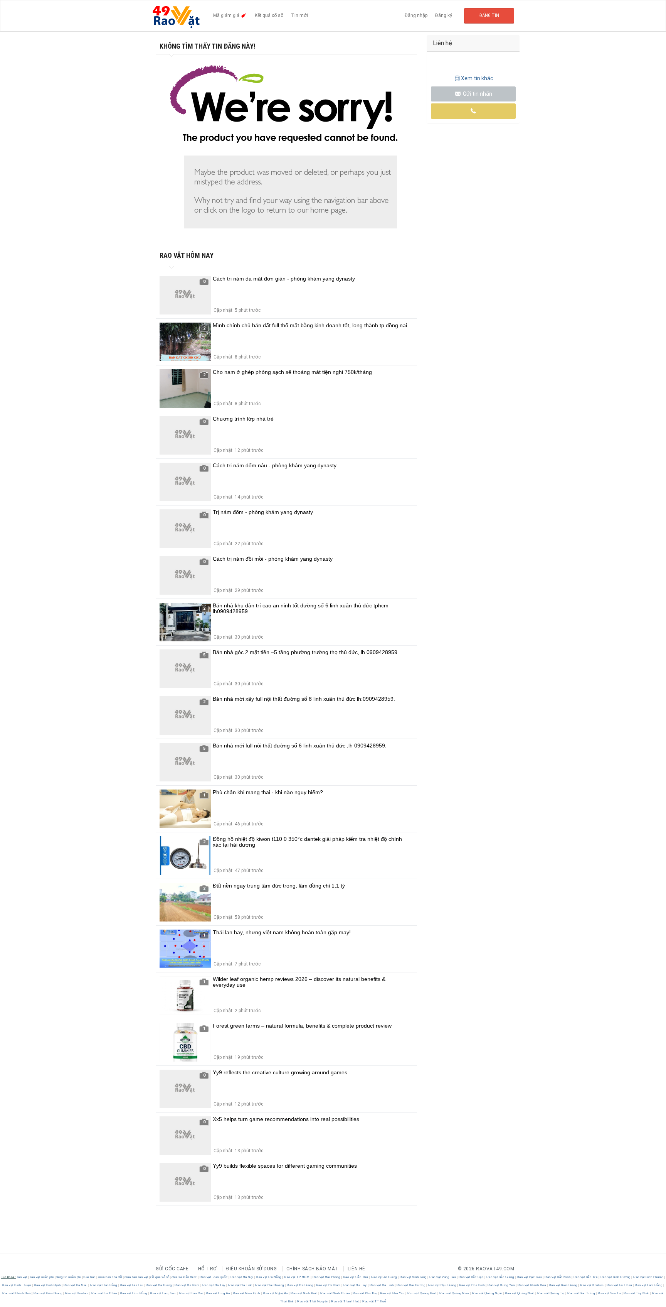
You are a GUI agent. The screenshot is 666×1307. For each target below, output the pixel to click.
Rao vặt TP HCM (297, 1277)
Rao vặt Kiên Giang (563, 1285)
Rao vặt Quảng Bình (421, 1293)
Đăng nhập (416, 15)
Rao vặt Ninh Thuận (335, 1293)
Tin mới (299, 15)
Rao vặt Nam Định (246, 1293)
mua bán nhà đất (110, 1277)
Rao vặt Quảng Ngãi (487, 1293)
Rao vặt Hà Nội (241, 1277)
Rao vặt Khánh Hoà (531, 1285)
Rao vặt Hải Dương (269, 1285)
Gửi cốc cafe (172, 1268)
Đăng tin (489, 15)
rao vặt (22, 1277)
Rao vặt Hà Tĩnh (240, 1285)
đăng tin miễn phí (68, 1277)
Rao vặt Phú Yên (392, 1293)
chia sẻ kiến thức (184, 1277)
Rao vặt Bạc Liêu (529, 1277)
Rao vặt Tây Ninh (636, 1293)
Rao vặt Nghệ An (275, 1293)
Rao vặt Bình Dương (615, 1277)
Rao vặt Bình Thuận (17, 1285)
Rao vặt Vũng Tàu (443, 1277)
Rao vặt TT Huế (374, 1301)
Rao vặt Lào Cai (191, 1293)
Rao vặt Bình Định (47, 1285)
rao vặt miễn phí (42, 1277)
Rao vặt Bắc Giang (500, 1277)
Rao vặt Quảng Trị (551, 1293)
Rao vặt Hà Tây (213, 1285)
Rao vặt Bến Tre (585, 1277)
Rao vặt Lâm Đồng (648, 1285)
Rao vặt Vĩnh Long (413, 1277)
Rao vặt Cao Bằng (103, 1285)
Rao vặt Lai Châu (619, 1285)
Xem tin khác (477, 78)
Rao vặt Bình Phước (648, 1277)
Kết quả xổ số (269, 15)
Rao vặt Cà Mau (75, 1285)
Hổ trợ (207, 1268)
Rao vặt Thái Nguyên (313, 1301)
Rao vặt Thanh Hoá (345, 1301)
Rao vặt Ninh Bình (304, 1293)
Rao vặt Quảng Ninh (519, 1293)
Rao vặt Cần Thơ (355, 1277)
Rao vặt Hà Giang (159, 1285)
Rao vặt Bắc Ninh (558, 1277)
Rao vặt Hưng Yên (501, 1285)
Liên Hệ (356, 1268)
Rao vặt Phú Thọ (365, 1293)
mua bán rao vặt (136, 1277)
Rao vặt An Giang (384, 1277)
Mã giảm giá (226, 15)
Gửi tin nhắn (477, 94)
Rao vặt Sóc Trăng (581, 1293)
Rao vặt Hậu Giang (442, 1285)
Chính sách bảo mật (312, 1268)
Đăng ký (443, 15)
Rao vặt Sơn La (609, 1293)
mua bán (89, 1277)
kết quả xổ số (160, 1277)
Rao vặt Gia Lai (131, 1285)
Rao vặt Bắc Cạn (470, 1277)
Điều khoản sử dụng (251, 1268)
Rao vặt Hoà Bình (472, 1285)
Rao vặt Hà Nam (187, 1285)
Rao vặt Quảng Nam (455, 1293)
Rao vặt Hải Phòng (326, 1277)
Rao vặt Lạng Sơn (163, 1293)
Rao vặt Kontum (592, 1285)
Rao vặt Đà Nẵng (269, 1277)
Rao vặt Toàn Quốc (213, 1277)
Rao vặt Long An (218, 1293)
